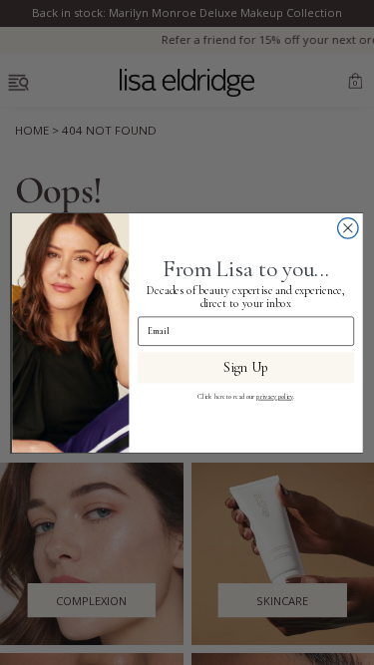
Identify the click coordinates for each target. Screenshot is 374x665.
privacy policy (274, 396)
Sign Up (245, 366)
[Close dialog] (347, 227)
